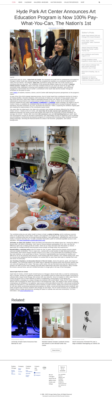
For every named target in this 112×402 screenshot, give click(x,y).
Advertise (28, 373)
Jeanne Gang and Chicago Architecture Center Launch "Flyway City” (90, 49)
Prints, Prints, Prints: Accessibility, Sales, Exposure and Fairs (91, 42)
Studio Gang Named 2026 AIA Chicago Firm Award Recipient (91, 36)
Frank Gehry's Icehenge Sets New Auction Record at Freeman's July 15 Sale (90, 66)
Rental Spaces (13, 371)
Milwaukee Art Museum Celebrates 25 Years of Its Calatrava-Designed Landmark (91, 78)
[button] (20, 2)
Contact (20, 371)
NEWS (20, 2)
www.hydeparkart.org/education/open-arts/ (32, 240)
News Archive (56, 350)
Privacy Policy (27, 376)
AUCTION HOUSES (56, 2)
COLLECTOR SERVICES (71, 2)
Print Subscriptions (29, 371)
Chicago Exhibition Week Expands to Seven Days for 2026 (92, 60)
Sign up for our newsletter (62, 368)
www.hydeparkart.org (26, 291)
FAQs (19, 374)
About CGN (19, 369)
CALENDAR (28, 2)
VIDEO (15, 92)
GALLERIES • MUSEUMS (41, 2)
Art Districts (13, 373)
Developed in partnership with (56, 396)
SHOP (82, 2)
